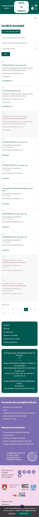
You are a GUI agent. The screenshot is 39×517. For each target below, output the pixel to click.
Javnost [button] (7, 329)
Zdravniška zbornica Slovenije (14, 416)
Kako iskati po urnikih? (12, 31)
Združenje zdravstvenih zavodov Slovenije (19, 413)
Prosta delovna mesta (12, 339)
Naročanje (5, 155)
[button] (32, 5)
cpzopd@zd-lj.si (7, 81)
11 (3, 313)
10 (35, 309)
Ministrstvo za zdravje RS (12, 407)
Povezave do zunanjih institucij (19, 402)
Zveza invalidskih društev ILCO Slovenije (18, 444)
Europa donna (8, 435)
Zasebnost (5, 504)
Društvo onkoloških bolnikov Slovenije (17, 441)
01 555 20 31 (19, 384)
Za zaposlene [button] (8, 332)
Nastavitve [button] (24, 513)
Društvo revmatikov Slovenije (14, 438)
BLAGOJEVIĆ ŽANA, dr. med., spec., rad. (15, 142)
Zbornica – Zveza (9, 419)
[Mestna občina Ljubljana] (11, 487)
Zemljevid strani (7, 501)
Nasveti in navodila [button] (11, 335)
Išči (5, 54)
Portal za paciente (10, 342)
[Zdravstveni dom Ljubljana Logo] (2, 18)
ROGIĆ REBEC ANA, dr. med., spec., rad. (14, 214)
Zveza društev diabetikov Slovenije (16, 432)
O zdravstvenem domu (8, 7)
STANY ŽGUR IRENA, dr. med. (11, 91)
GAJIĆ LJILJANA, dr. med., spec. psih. (14, 65)
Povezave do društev (13, 427)
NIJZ (5, 410)
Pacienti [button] (7, 325)
